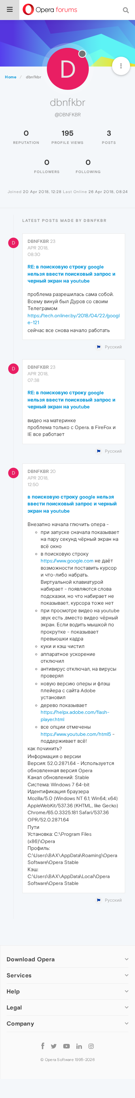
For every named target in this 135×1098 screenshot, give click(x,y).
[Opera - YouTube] (66, 1046)
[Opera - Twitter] (54, 1046)
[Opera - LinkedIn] (79, 1046)
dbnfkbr (38, 241)
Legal (14, 1007)
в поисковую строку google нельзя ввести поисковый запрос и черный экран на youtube (72, 504)
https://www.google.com (67, 560)
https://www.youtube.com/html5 (76, 734)
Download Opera (31, 959)
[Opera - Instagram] (91, 1046)
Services (19, 975)
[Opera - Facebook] (43, 1046)
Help (13, 991)
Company (20, 1023)
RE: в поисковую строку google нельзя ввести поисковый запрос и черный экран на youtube (71, 274)
